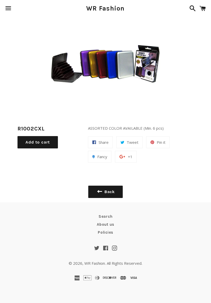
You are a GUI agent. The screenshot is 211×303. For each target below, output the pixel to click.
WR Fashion (105, 8)
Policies (105, 232)
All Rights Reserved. (124, 263)
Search (106, 216)
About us (105, 224)
